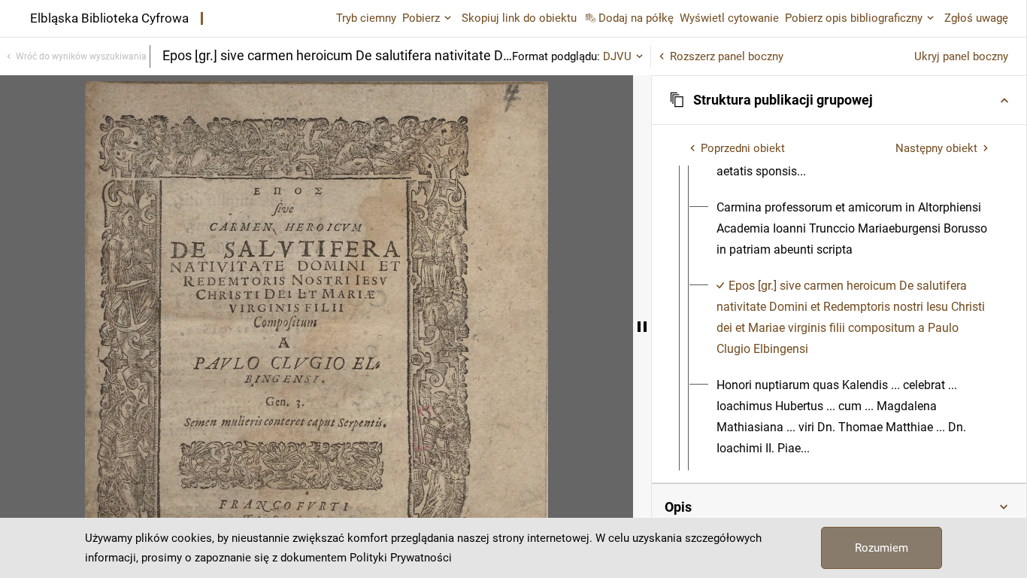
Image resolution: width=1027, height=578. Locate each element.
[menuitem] (852, 229)
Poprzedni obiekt (743, 148)
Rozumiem (881, 548)
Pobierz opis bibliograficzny (853, 18)
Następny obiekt (936, 148)
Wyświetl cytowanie (729, 18)
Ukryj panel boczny (961, 56)
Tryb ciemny (366, 18)
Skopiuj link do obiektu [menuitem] (519, 18)
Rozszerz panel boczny (726, 56)
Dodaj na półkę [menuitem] (636, 18)
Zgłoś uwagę (976, 18)
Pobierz (421, 18)
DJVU (617, 56)
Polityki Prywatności (401, 557)
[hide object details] (642, 326)
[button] (839, 100)
